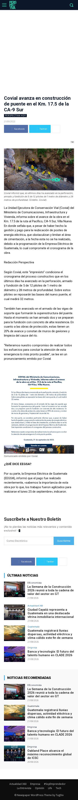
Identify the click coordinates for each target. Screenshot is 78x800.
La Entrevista (24, 788)
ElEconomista (34, 583)
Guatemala (33, 626)
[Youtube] (63, 5)
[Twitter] (57, 5)
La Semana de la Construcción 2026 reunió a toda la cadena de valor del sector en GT (50, 590)
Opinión (39, 788)
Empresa (32, 647)
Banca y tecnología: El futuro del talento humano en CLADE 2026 (51, 653)
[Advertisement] (39, 51)
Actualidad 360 (35, 605)
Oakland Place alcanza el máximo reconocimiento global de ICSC (49, 754)
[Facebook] (38, 5)
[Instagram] (44, 5)
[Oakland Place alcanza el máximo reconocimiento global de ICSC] (14, 753)
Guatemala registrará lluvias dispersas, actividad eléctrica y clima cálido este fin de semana (50, 634)
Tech (58, 788)
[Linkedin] (51, 5)
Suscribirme (63, 540)
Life (50, 788)
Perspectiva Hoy (15, 115)
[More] (56, 129)
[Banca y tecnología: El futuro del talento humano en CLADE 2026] (14, 654)
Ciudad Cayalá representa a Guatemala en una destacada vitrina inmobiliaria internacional (51, 613)
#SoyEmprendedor (55, 784)
